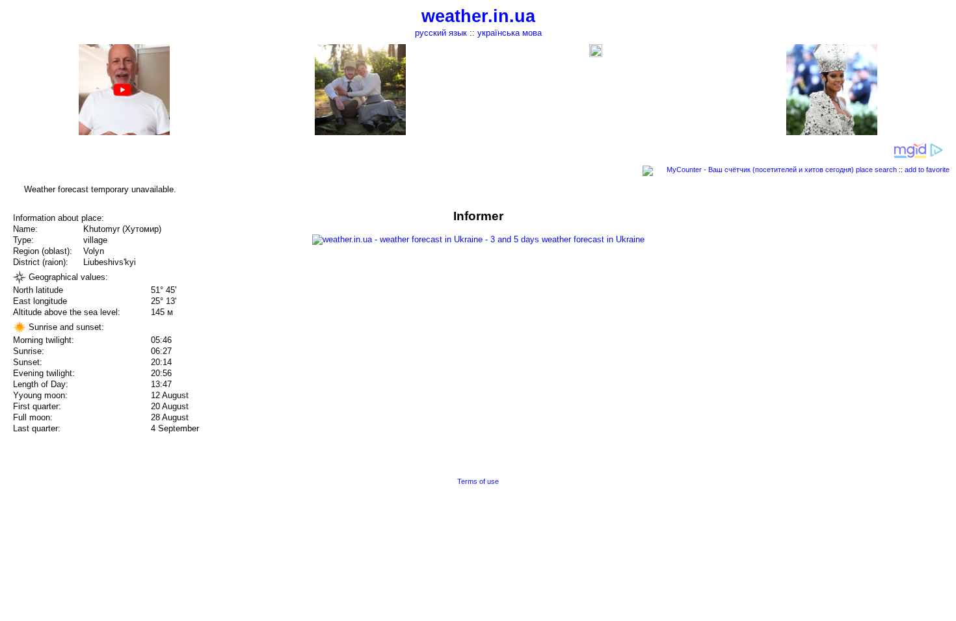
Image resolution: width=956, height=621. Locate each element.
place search (876, 169)
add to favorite (927, 169)
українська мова (509, 33)
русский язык (441, 33)
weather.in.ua (478, 16)
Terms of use (478, 481)
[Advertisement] (824, 300)
